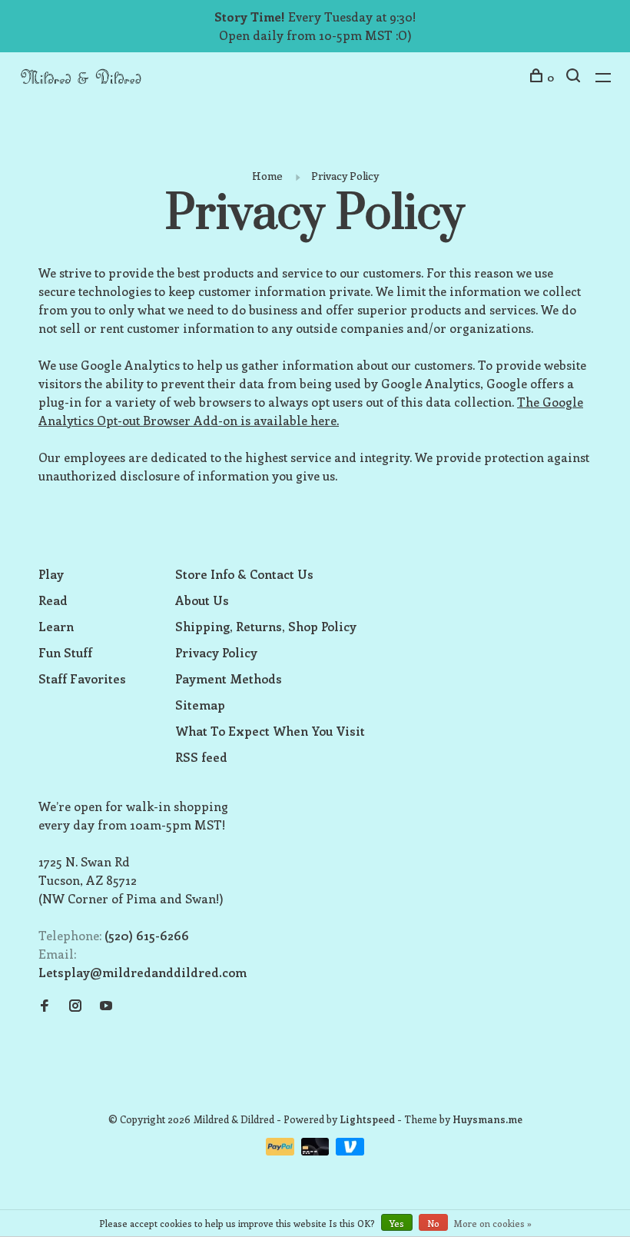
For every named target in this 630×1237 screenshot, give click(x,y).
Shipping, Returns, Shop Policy (265, 626)
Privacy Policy (345, 175)
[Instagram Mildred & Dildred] (75, 1006)
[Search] (575, 77)
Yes (397, 1223)
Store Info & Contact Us (244, 574)
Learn (56, 626)
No (433, 1223)
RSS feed (201, 757)
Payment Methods (228, 678)
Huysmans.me (487, 1119)
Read (53, 600)
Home (267, 175)
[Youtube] (106, 1006)
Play (51, 574)
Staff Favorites (82, 678)
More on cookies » (493, 1223)
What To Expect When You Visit (270, 731)
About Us (202, 600)
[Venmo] (350, 1150)
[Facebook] (44, 1006)
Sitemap (200, 705)
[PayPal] (281, 1150)
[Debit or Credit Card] (317, 1150)
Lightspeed (367, 1119)
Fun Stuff (65, 652)
